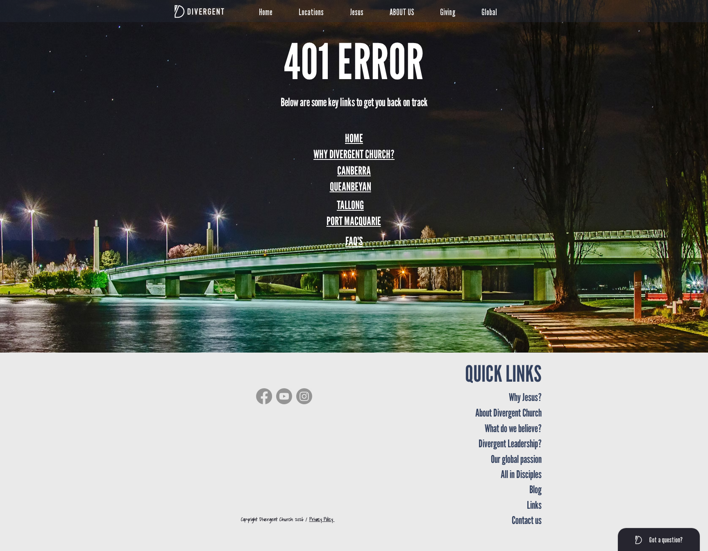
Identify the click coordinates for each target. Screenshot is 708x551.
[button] (318, 11)
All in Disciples (521, 474)
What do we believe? (513, 428)
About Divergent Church (508, 412)
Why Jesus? (525, 397)
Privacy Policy (322, 519)
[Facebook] (264, 396)
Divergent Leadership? (510, 443)
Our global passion (516, 459)
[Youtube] (284, 396)
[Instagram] (304, 396)
